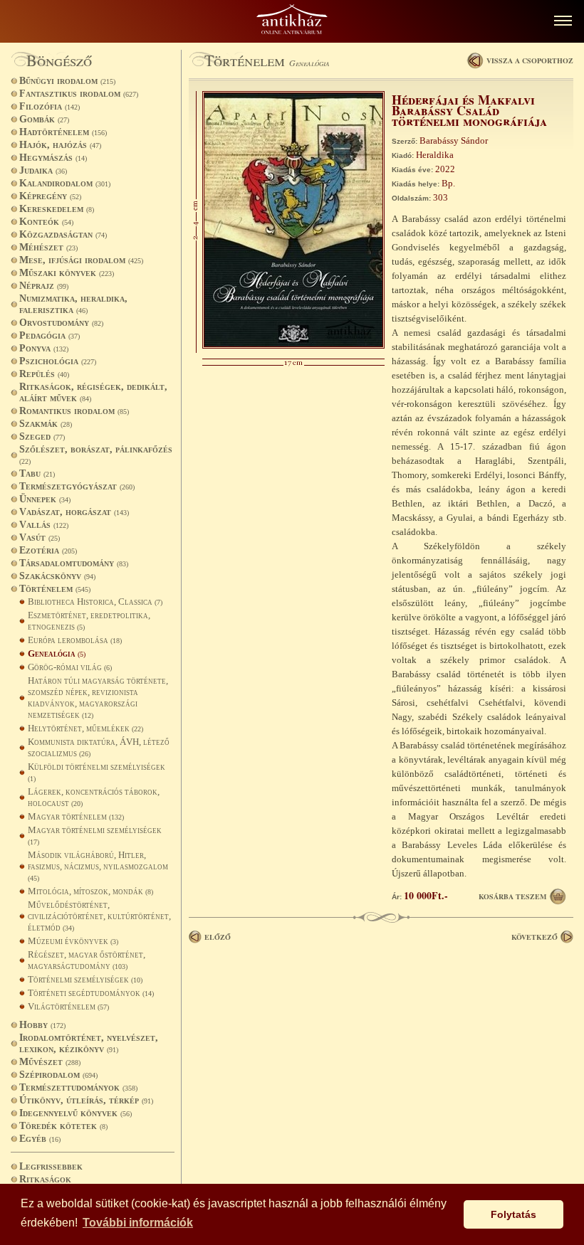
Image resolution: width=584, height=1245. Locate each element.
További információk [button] (138, 1223)
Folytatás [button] (513, 1214)
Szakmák (45, 423)
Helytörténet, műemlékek (85, 728)
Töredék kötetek (63, 1125)
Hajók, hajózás (60, 144)
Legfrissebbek (51, 1166)
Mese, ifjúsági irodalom (81, 260)
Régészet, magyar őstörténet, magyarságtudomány (86, 960)
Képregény (50, 196)
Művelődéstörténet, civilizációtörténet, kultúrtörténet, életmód (99, 916)
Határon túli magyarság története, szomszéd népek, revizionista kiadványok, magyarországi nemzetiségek (98, 697)
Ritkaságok (45, 1179)
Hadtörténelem (63, 132)
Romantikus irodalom (74, 411)
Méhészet (48, 247)
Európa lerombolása (75, 640)
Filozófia (49, 106)
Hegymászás (53, 157)
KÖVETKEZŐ (534, 937)
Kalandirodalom (64, 183)
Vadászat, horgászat (74, 512)
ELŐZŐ (217, 937)
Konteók (46, 221)
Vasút (39, 537)
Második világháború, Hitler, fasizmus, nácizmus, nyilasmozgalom (98, 865)
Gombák (44, 119)
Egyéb (40, 1138)
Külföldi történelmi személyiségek (96, 772)
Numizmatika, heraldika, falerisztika (73, 304)
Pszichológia (57, 361)
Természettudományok (78, 1087)
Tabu (37, 473)
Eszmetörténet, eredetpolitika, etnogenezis (89, 621)
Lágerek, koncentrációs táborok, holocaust (94, 797)
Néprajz (43, 285)
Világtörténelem (68, 1006)
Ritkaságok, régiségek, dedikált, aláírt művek (93, 392)
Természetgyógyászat (77, 486)
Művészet (49, 1061)
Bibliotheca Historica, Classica (95, 601)
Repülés (44, 374)
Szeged (42, 436)
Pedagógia (49, 335)
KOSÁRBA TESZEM (512, 896)
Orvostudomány (61, 322)
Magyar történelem (76, 816)
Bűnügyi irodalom (67, 80)
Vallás (43, 524)
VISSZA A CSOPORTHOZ (529, 60)
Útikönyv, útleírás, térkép (86, 1100)
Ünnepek (45, 499)
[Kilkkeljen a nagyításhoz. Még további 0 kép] (293, 345)
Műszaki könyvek (66, 272)
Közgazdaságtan (63, 234)
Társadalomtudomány (73, 563)
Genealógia (56, 653)
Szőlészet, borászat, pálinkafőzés (95, 454)
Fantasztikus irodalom (78, 93)
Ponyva (43, 348)
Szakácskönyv (57, 576)
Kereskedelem (56, 208)
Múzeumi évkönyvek (73, 941)
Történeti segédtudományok (91, 992)
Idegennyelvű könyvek (75, 1113)
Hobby (42, 1024)
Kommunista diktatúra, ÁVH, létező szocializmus (99, 747)
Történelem (54, 588)
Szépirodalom (58, 1074)
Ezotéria (48, 550)
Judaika (43, 170)
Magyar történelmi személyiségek (95, 835)
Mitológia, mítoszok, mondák (90, 891)
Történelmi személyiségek (85, 979)
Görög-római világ (70, 667)
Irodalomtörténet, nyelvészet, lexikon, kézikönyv (88, 1043)
